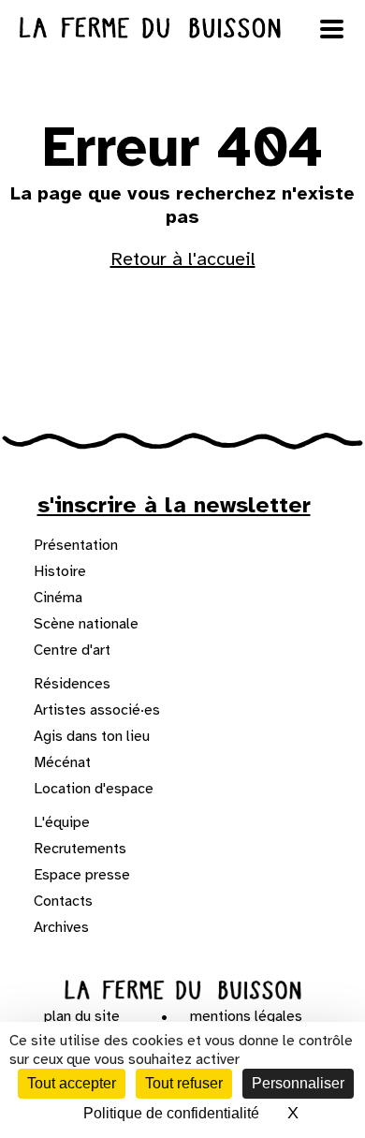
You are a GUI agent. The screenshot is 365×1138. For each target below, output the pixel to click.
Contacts (63, 901)
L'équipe (62, 822)
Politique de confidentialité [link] (171, 1113)
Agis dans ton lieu (92, 736)
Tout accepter (71, 1083)
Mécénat (62, 762)
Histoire (60, 571)
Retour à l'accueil (183, 259)
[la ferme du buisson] (182, 27)
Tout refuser (184, 1083)
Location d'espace (93, 788)
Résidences (72, 683)
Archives (61, 927)
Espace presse (82, 874)
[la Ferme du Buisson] (183, 990)
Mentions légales (246, 1016)
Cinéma (58, 597)
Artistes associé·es (97, 710)
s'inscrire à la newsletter (174, 505)
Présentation (76, 545)
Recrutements (80, 848)
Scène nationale (86, 623)
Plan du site (82, 1016)
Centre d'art (72, 650)
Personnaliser (298, 1083)
